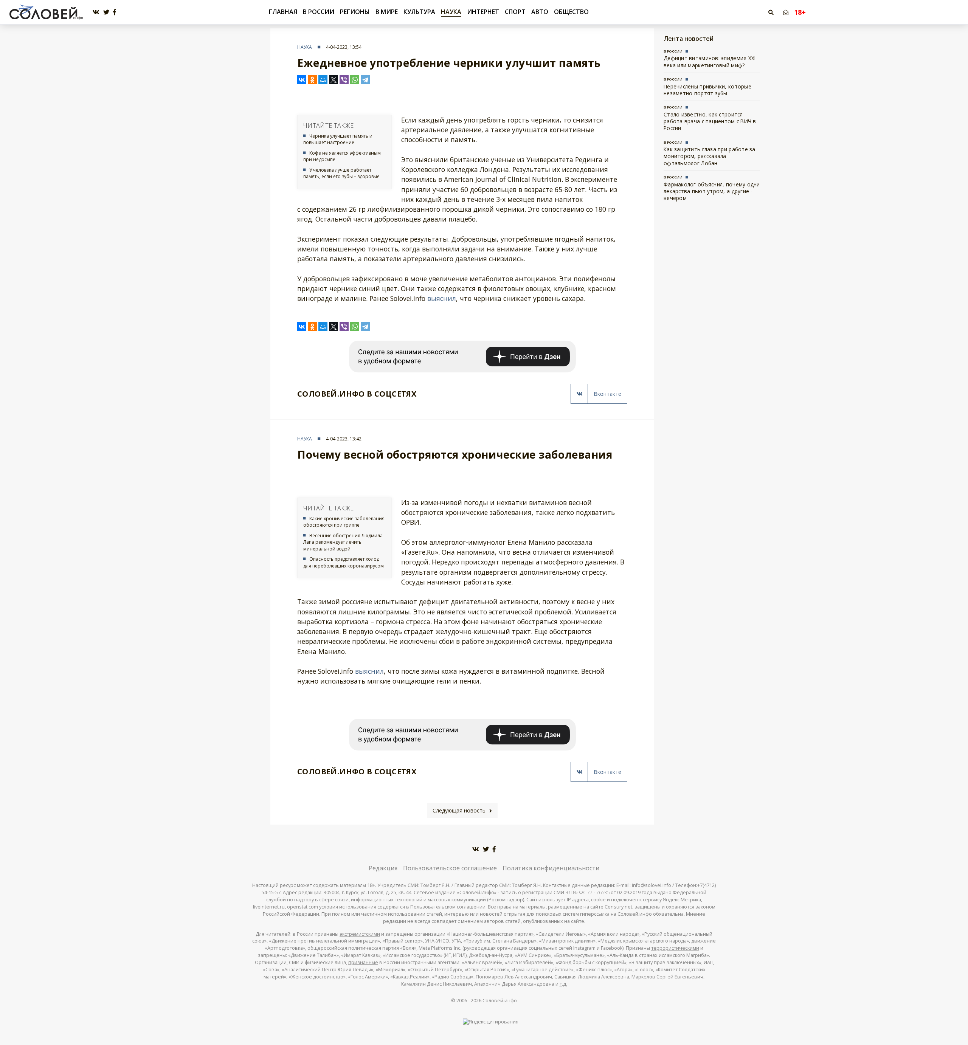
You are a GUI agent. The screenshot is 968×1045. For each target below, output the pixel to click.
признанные (363, 962)
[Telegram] (365, 79)
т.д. (563, 984)
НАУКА (451, 12)
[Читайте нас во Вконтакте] (96, 12)
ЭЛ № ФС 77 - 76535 (587, 892)
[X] (333, 79)
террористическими (675, 948)
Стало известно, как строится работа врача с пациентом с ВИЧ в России (710, 121)
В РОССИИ (318, 12)
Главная (283, 12)
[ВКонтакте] (301, 79)
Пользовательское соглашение (450, 868)
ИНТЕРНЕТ (483, 12)
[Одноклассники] (312, 79)
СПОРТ (515, 12)
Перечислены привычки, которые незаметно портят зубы (707, 90)
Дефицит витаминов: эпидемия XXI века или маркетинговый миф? (709, 61)
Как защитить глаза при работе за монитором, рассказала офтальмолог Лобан (709, 156)
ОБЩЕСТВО (571, 12)
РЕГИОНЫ (355, 12)
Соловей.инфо (499, 1000)
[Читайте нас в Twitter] (106, 12)
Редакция (383, 868)
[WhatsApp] (354, 79)
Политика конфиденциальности (551, 868)
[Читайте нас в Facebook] (114, 12)
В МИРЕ (386, 12)
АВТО (539, 12)
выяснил (441, 298)
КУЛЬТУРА (419, 12)
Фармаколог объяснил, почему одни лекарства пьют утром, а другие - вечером (712, 191)
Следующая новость (459, 810)
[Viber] (344, 79)
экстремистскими (360, 934)
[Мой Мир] (322, 79)
